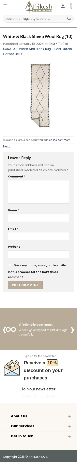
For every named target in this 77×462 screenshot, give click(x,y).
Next (8, 146)
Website (14, 247)
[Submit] (69, 18)
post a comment (59, 140)
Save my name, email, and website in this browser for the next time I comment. (37, 271)
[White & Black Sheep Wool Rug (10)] (38, 96)
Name (13, 210)
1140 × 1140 (57, 44)
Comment (16, 176)
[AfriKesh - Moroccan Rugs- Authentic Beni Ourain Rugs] (38, 7)
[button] (5, 6)
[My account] (63, 6)
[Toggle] (69, 416)
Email (13, 229)
